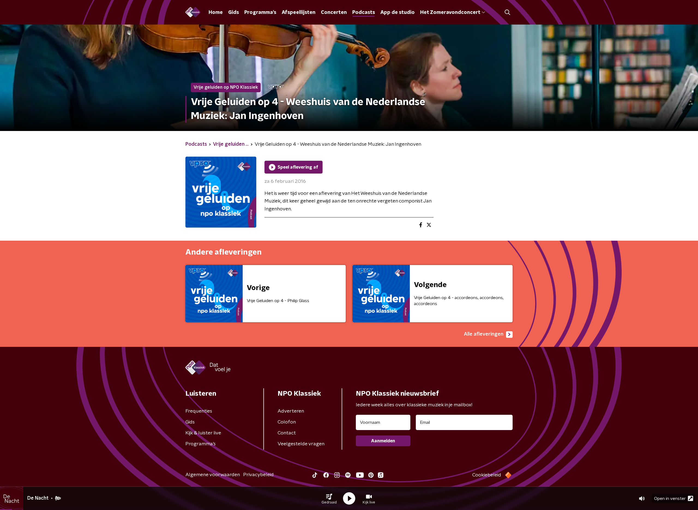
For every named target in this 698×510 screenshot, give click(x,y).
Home (216, 12)
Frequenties (198, 411)
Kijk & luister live (203, 433)
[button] (329, 498)
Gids (233, 12)
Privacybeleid (258, 474)
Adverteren (291, 411)
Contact (287, 433)
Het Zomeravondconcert (450, 12)
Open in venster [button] (670, 498)
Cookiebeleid (486, 475)
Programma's (260, 12)
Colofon (287, 422)
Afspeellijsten (298, 12)
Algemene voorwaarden (212, 474)
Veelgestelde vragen (301, 444)
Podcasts (363, 12)
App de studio (397, 12)
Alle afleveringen (483, 334)
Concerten (334, 12)
